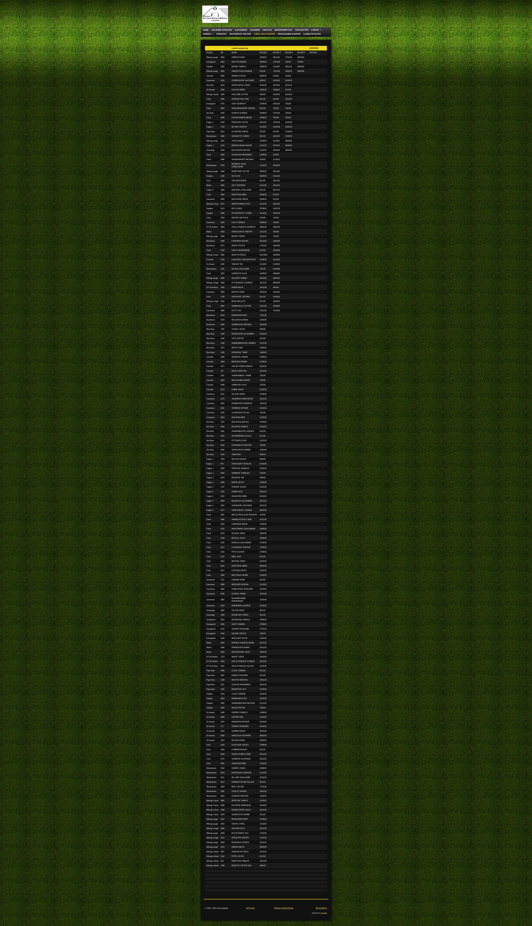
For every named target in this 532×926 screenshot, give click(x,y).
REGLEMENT (321, 908)
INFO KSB (250, 908)
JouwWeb (323, 913)
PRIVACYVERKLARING (284, 908)
